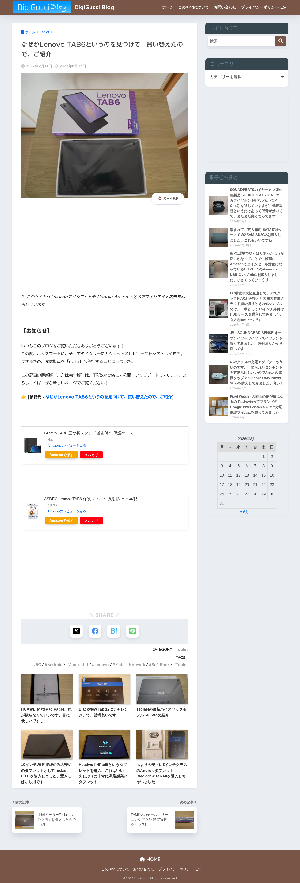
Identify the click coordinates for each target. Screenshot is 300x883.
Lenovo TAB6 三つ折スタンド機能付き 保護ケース (88, 433)
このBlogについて (193, 7)
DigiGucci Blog (94, 7)
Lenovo (102, 664)
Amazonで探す (61, 455)
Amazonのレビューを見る (67, 445)
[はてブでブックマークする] (113, 631)
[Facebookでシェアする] (95, 631)
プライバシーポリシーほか (263, 7)
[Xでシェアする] (76, 631)
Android (55, 664)
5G (38, 664)
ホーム (167, 7)
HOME (153, 859)
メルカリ (91, 455)
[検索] (280, 41)
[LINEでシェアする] (132, 631)
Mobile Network (130, 664)
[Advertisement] (104, 244)
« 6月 (244, 512)
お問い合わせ (225, 7)
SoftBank (160, 664)
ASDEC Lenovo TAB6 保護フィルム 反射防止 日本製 (90, 499)
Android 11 (78, 664)
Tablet (182, 649)
